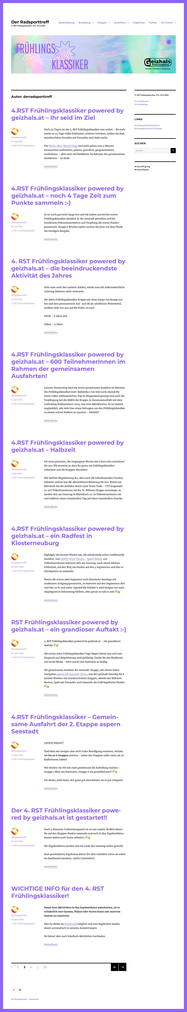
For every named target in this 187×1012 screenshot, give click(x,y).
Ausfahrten (120, 22)
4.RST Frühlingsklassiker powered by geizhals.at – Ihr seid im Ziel (67, 114)
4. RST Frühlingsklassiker (23, 145)
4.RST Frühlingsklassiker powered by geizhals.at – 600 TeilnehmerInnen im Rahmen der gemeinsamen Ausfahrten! (68, 365)
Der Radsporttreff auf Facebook (148, 128)
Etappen (102, 22)
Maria (52, 145)
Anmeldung (84, 22)
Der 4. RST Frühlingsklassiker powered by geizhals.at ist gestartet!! (66, 814)
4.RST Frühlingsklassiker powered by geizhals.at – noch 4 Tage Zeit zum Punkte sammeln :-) (67, 195)
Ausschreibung (66, 22)
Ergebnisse (139, 22)
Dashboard (70, 923)
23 (46, 967)
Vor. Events (167, 22)
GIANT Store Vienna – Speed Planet (81, 558)
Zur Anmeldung (141, 104)
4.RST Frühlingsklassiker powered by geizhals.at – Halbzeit (67, 446)
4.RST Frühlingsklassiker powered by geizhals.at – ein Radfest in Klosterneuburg (67, 536)
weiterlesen (51, 166)
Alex (59, 145)
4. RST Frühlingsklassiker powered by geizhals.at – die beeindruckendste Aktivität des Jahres (68, 268)
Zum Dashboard (141, 101)
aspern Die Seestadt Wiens (72, 674)
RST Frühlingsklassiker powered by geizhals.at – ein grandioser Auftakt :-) (68, 626)
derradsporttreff (18, 137)
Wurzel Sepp (70, 145)
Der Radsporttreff (30, 21)
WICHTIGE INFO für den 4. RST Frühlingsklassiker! (57, 892)
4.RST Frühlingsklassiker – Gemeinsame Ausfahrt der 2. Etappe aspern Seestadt (66, 724)
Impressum (34, 999)
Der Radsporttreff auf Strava (147, 125)
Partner (153, 22)
